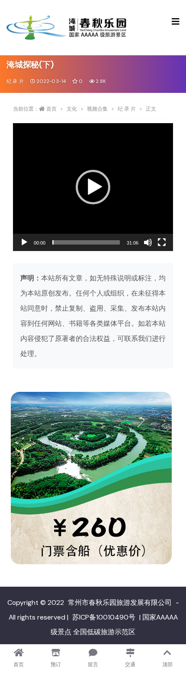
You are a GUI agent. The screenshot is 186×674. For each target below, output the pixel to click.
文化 (72, 108)
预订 (56, 664)
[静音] (148, 242)
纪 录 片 (15, 81)
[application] (93, 187)
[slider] (86, 242)
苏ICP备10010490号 (103, 617)
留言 (93, 664)
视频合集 (97, 108)
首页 (51, 108)
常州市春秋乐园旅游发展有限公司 (120, 602)
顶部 (167, 664)
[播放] (24, 242)
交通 (130, 664)
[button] (93, 187)
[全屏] (161, 242)
